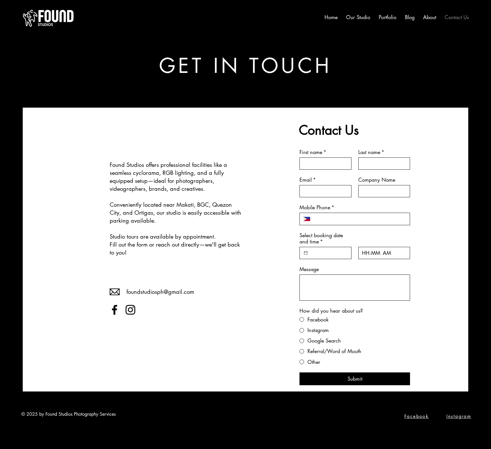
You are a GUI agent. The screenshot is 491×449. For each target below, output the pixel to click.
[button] (388, 17)
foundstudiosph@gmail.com (160, 292)
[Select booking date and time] (305, 252)
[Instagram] (130, 309)
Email (307, 180)
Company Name (376, 180)
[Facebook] (114, 309)
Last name (371, 152)
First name (312, 152)
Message (309, 269)
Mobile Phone (316, 207)
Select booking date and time (321, 238)
